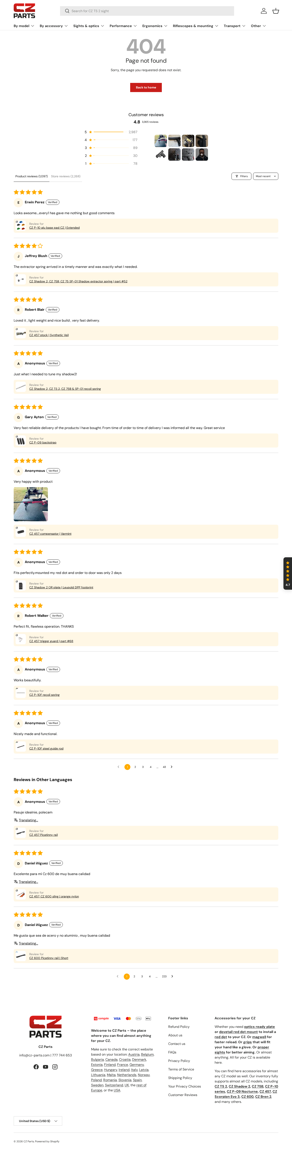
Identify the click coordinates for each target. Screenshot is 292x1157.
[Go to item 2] (174, 141)
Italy (134, 1069)
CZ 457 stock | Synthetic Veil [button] (49, 335)
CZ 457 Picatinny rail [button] (43, 835)
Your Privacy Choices (184, 1086)
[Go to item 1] (161, 141)
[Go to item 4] (202, 141)
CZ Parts (29, 1141)
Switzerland (114, 1085)
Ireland (124, 1069)
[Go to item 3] (188, 141)
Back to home (146, 87)
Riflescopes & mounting (193, 26)
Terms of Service (181, 1069)
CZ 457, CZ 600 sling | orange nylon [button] (54, 896)
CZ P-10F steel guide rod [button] (46, 748)
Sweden (97, 1085)
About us (175, 1035)
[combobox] (147, 11)
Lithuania (98, 1075)
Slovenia (124, 1080)
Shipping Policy (180, 1078)
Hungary (110, 1069)
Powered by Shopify (47, 1141)
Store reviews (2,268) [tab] (65, 176)
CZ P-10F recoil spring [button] (44, 695)
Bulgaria (97, 1059)
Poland (96, 1080)
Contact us (176, 1043)
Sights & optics (86, 26)
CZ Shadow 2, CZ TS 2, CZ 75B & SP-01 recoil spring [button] (65, 389)
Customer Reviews (182, 1095)
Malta (111, 1075)
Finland (110, 1064)
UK (127, 1085)
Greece (97, 1069)
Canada (111, 1059)
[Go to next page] (172, 767)
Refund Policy (179, 1026)
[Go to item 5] (161, 154)
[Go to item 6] (174, 154)
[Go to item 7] (188, 154)
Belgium (147, 1054)
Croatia (125, 1059)
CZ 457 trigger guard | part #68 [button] (51, 641)
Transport (232, 26)
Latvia (144, 1069)
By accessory (51, 26)
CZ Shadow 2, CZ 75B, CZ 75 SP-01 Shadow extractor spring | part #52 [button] (78, 281)
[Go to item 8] (202, 154)
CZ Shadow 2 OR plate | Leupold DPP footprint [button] (61, 587)
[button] (275, 11)
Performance (121, 26)
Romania (110, 1080)
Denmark (139, 1059)
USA (117, 1090)
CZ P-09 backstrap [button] (42, 442)
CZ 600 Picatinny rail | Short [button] (48, 958)
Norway (144, 1075)
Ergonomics (152, 26)
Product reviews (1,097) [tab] (31, 176)
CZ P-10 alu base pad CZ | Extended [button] (54, 228)
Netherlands (126, 1075)
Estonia (97, 1064)
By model (21, 26)
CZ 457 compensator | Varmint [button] (50, 534)
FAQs (172, 1052)
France (122, 1064)
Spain (137, 1080)
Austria (134, 1054)
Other (256, 26)
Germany (137, 1064)
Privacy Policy (179, 1061)
